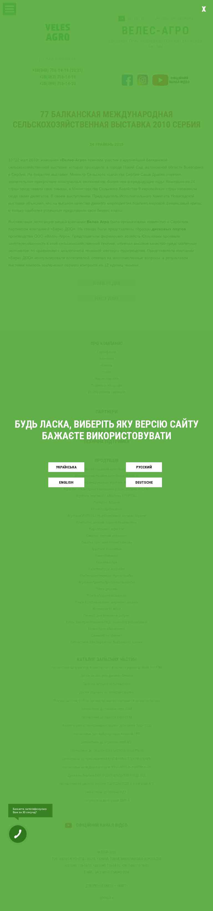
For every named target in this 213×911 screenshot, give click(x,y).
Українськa (66, 467)
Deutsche (144, 482)
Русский (144, 467)
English (66, 482)
